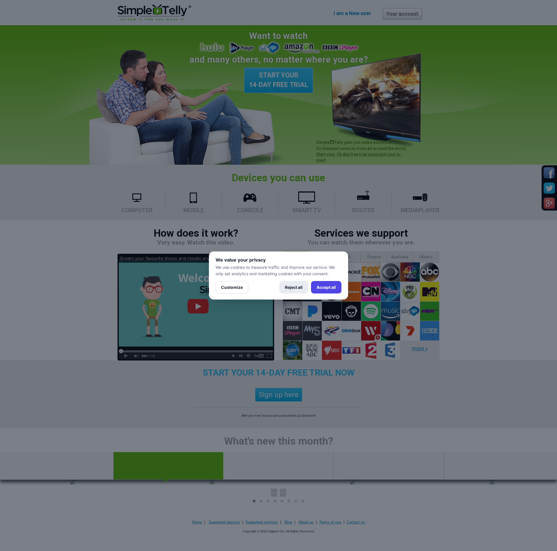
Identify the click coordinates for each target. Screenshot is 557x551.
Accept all (326, 287)
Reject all (294, 287)
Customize (232, 287)
